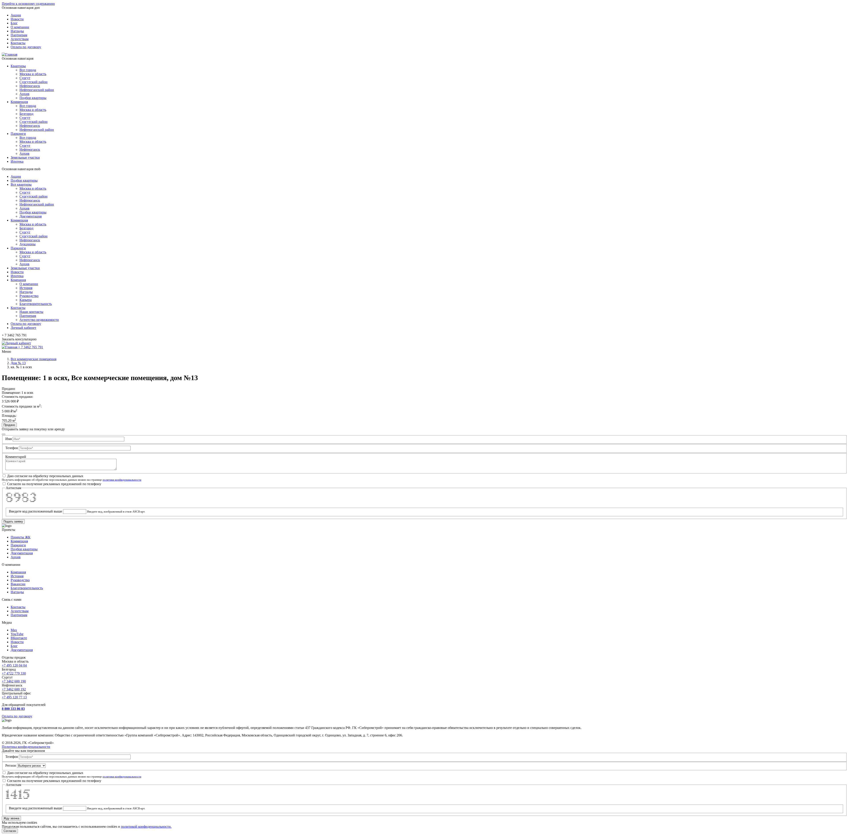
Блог (14, 23)
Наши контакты (31, 312)
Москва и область (32, 74)
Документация (30, 216)
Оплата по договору (26, 47)
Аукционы (27, 244)
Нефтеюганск (29, 86)
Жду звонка (11, 818)
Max (14, 630)
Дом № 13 (18, 363)
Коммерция (19, 102)
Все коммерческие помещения (33, 359)
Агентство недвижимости (39, 320)
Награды (17, 31)
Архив (24, 94)
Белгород (26, 114)
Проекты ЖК (21, 537)
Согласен (10, 831)
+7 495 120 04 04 (14, 665)
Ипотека (17, 161)
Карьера (25, 300)
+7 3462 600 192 (14, 689)
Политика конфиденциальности (26, 747)
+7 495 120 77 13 (14, 697)
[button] (424, 351)
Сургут (24, 78)
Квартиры (18, 66)
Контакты (18, 43)
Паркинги (18, 133)
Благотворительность (35, 304)
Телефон (11, 448)
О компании (20, 27)
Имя (8, 439)
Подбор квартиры (32, 98)
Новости (17, 19)
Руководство (28, 296)
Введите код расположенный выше (35, 511)
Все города (27, 70)
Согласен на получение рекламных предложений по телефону (54, 484)
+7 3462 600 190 (14, 681)
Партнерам (19, 35)
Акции (16, 15)
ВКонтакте (19, 638)
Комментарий (15, 457)
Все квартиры (21, 184)
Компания (18, 280)
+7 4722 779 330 (14, 673)
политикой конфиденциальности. (146, 826)
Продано (9, 425)
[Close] (3, 434)
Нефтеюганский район (36, 90)
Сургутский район (33, 82)
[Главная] (9, 54)
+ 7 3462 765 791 (30, 347)
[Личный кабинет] (16, 343)
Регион (10, 765)
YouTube (17, 634)
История (25, 288)
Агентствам (20, 39)
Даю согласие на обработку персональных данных (45, 476)
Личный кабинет (23, 328)
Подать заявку (13, 521)
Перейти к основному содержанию (28, 4)
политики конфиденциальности (122, 479)
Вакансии (18, 584)
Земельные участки (25, 157)
